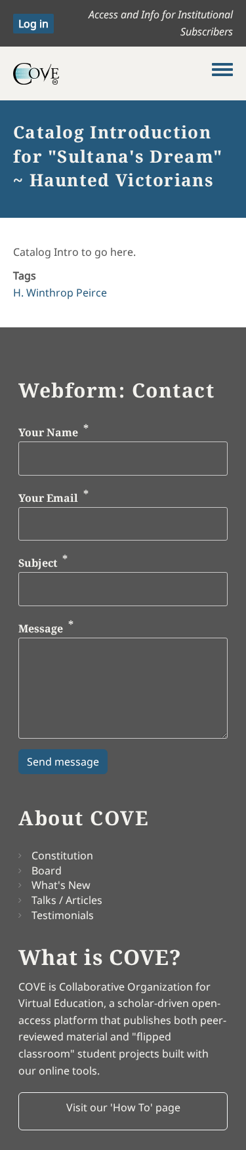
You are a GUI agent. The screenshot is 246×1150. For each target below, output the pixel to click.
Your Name (48, 433)
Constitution (62, 855)
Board (46, 870)
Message (40, 628)
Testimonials (62, 915)
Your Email (48, 498)
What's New (61, 885)
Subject (37, 563)
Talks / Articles (66, 900)
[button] (123, 1111)
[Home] (112, 73)
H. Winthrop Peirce (60, 292)
